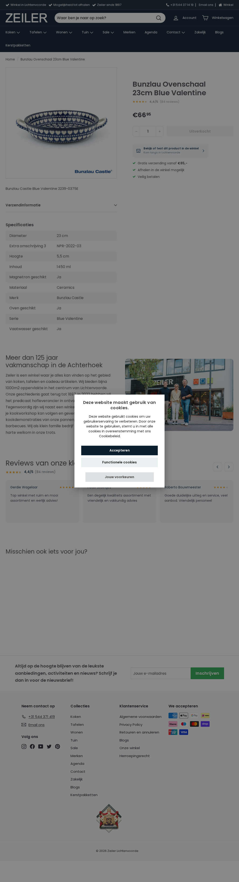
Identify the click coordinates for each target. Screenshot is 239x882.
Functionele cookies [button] (119, 462)
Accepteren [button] (119, 450)
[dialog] (119, 441)
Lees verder (131, 436)
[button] (119, 477)
